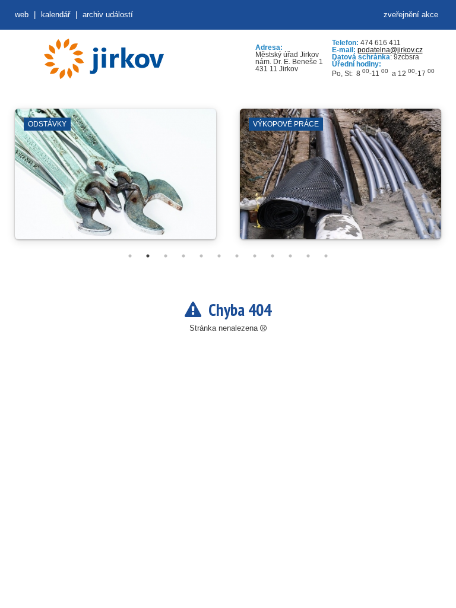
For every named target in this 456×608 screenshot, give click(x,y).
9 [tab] (272, 256)
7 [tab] (237, 256)
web (21, 14)
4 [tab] (183, 256)
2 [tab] (148, 256)
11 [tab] (308, 256)
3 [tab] (166, 256)
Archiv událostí (108, 14)
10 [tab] (290, 256)
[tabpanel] (115, 180)
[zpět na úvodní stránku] (104, 59)
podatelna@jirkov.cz (390, 49)
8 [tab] (255, 256)
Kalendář (55, 14)
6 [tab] (219, 256)
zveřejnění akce (411, 14)
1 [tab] (130, 256)
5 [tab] (201, 256)
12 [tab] (326, 256)
